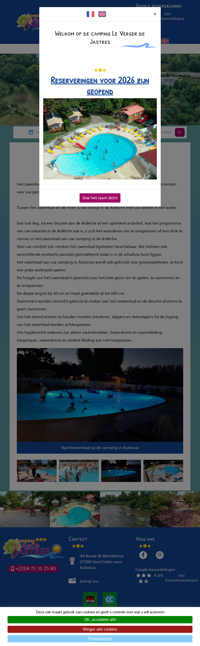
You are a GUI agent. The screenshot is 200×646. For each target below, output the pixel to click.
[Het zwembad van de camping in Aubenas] (100, 138)
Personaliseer (100, 639)
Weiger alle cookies (100, 629)
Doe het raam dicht (100, 198)
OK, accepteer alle (100, 619)
